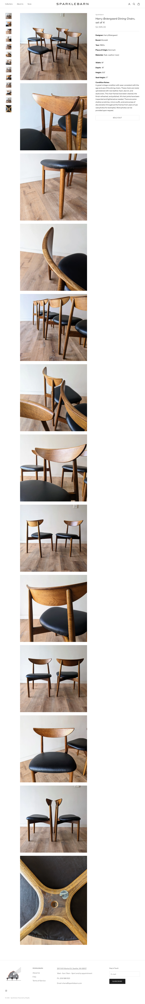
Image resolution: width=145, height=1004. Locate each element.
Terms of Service (39, 981)
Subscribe (117, 981)
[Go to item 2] (9, 24)
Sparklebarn (100, 14)
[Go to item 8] (9, 70)
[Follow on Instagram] (6, 991)
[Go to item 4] (9, 39)
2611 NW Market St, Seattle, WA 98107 (72, 968)
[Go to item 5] (9, 47)
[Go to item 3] (9, 31)
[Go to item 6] (9, 54)
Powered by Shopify (24, 998)
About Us (20, 4)
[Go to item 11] (9, 93)
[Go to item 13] (9, 109)
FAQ (34, 977)
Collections (9, 4)
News (29, 4)
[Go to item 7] (9, 62)
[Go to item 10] (9, 85)
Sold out (117, 118)
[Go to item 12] (9, 100)
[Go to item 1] (9, 16)
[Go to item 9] (9, 77)
